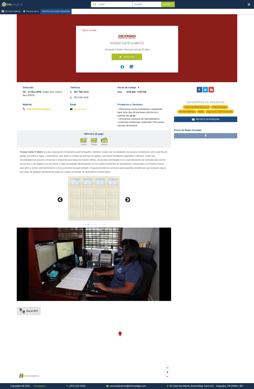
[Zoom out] (167, 376)
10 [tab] (104, 224)
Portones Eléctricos (187, 111)
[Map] (94, 343)
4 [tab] (90, 224)
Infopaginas (21, 376)
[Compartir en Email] (211, 89)
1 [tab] (83, 224)
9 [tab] (102, 224)
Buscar (167, 4)
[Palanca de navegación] (249, 4)
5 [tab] (92, 224)
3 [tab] (88, 224)
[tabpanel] (94, 198)
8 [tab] (100, 224)
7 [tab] (97, 224)
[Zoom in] (167, 372)
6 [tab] (95, 224)
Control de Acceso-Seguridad (56, 11)
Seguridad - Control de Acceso (219, 111)
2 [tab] (85, 224)
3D (167, 367)
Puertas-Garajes (220, 107)
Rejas (201, 111)
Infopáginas (40, 386)
